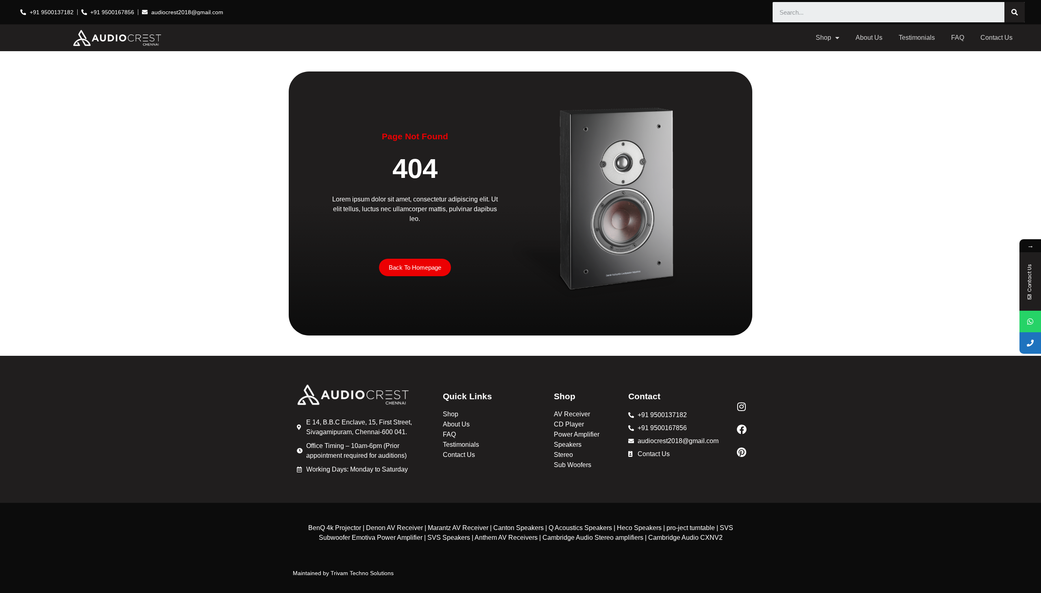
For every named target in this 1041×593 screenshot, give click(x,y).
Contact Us (996, 37)
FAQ (957, 37)
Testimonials (917, 37)
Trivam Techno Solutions (362, 573)
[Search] (1014, 12)
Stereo (563, 454)
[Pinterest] (741, 452)
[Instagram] (741, 406)
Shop (823, 37)
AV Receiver (572, 414)
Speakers (567, 444)
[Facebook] (741, 429)
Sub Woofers (572, 464)
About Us (869, 37)
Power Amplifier (576, 434)
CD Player (569, 424)
